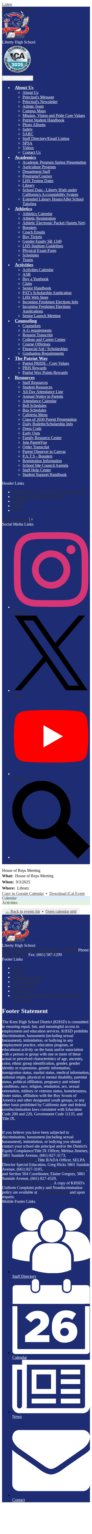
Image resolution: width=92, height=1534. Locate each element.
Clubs (27, 283)
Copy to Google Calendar (23, 893)
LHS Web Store (35, 297)
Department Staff (36, 171)
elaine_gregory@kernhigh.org (26, 1183)
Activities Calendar (37, 270)
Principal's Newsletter (39, 101)
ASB (26, 274)
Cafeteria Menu (35, 415)
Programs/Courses (37, 176)
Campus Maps (34, 111)
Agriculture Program (39, 167)
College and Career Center (43, 339)
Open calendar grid (60, 911)
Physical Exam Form (39, 250)
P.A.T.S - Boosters (37, 456)
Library (28, 185)
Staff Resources (35, 382)
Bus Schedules (34, 410)
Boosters (29, 227)
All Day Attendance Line (42, 392)
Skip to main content (18, 9)
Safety (27, 129)
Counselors (31, 326)
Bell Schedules (34, 405)
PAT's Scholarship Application (47, 293)
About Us (30, 92)
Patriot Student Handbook (43, 120)
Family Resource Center (42, 438)
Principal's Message (38, 97)
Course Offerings (36, 344)
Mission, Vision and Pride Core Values (53, 115)
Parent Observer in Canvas (44, 451)
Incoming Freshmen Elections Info (50, 302)
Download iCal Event (67, 893)
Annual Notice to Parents (42, 396)
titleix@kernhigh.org (19, 1160)
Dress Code (31, 428)
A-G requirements (37, 330)
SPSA (27, 143)
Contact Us (31, 152)
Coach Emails (33, 232)
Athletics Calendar (37, 214)
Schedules (30, 255)
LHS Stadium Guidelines (42, 246)
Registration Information (42, 461)
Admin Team (33, 106)
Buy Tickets (32, 237)
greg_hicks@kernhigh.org (65, 1169)
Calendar (9, 898)
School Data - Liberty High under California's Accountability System (50, 192)
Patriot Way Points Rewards (45, 372)
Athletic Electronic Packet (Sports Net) (53, 223)
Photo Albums (33, 125)
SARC (27, 134)
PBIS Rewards (34, 368)
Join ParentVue (34, 442)
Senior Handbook (36, 288)
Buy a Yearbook (35, 279)
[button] (24, 87)
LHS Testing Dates (37, 181)
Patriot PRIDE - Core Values (45, 363)
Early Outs (31, 433)
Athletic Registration (39, 218)
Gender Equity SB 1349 (42, 241)
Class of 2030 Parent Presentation (49, 419)
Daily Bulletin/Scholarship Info (47, 424)
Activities (9, 903)
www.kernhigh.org (53, 1192)
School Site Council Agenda (45, 465)
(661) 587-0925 (15, 954)
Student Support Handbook (44, 474)
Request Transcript (37, 335)
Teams (27, 260)
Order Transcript (35, 447)
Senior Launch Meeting (41, 316)
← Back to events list (22, 911)
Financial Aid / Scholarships (45, 349)
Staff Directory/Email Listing (45, 138)
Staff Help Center (36, 470)
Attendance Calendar (39, 401)
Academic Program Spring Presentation (54, 162)
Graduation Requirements (43, 353)
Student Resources (37, 387)
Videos (28, 148)
